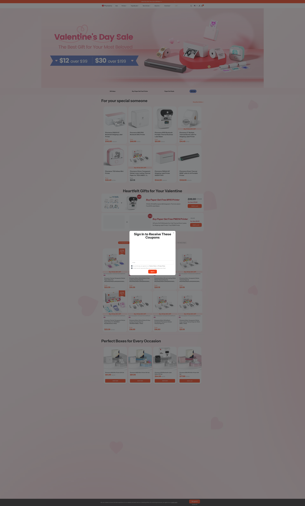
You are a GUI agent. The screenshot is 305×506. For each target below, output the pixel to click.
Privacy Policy (161, 266)
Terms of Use (152, 266)
